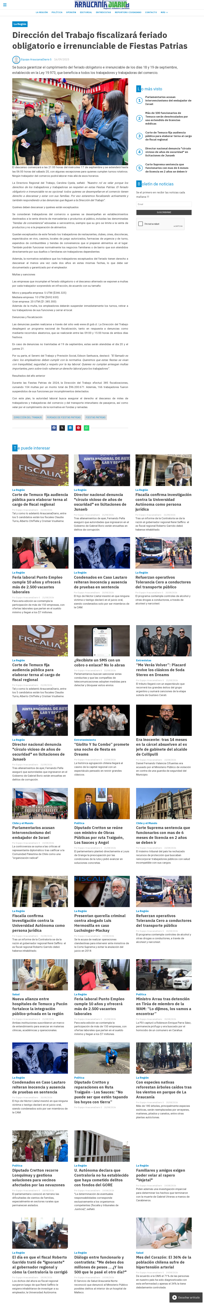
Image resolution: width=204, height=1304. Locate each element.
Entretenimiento (85, 740)
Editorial (86, 12)
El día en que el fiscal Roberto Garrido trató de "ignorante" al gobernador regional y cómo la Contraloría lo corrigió (40, 1265)
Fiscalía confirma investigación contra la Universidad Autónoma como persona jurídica (163, 502)
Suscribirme (164, 212)
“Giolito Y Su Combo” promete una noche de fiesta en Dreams (101, 749)
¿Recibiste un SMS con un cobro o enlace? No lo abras (99, 663)
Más (163, 12)
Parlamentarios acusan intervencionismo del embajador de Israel (33, 832)
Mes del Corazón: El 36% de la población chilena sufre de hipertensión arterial (163, 1262)
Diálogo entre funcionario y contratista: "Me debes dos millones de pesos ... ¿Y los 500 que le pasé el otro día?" (100, 1265)
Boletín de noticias (156, 184)
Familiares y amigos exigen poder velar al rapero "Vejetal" (160, 1175)
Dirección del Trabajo (28, 417)
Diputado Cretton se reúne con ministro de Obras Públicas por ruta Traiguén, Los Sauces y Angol (99, 835)
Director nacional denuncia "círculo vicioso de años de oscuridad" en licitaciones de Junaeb (100, 502)
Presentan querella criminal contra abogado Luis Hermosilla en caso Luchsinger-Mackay (100, 923)
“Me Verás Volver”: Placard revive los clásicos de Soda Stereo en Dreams (161, 669)
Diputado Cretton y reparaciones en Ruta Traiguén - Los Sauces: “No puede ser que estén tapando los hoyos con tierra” (101, 1092)
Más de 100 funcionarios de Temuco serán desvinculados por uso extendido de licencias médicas (166, 118)
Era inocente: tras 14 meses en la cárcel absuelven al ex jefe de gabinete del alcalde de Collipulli (161, 747)
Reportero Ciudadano (128, 12)
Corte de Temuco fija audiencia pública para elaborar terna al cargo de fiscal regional (40, 499)
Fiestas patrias (96, 417)
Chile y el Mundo (22, 823)
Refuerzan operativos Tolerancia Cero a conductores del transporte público (163, 582)
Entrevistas (103, 12)
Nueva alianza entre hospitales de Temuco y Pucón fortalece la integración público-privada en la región (39, 1006)
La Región (42, 12)
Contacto (151, 12)
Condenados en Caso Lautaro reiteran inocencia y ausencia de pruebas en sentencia (100, 582)
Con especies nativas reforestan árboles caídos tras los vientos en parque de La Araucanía (164, 1089)
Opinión (71, 12)
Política (57, 12)
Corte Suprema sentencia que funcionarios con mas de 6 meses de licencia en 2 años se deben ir (163, 835)
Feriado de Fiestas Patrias (64, 417)
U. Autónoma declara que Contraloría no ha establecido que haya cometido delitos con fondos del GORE (101, 1178)
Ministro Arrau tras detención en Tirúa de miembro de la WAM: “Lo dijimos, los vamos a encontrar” (163, 1006)
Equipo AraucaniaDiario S (36, 59)
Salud (16, 994)
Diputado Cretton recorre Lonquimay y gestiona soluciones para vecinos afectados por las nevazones (38, 1178)
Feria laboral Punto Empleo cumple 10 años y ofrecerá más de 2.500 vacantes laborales (37, 585)
